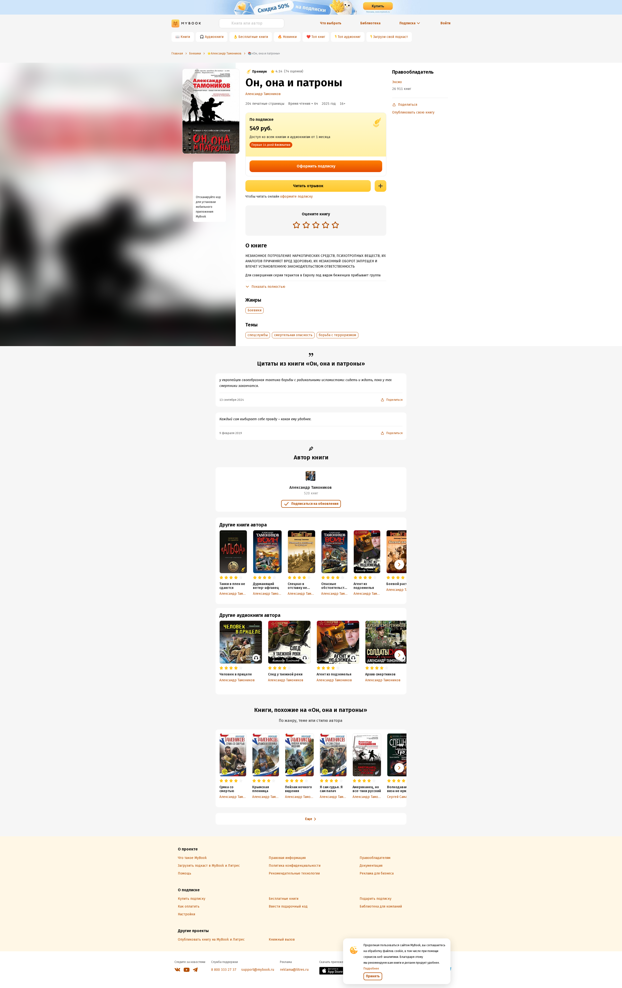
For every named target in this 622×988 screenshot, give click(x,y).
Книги (185, 37)
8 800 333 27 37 (223, 970)
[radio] (296, 225)
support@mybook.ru (257, 970)
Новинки (290, 37)
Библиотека (370, 23)
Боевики (254, 310)
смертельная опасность (293, 335)
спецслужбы (258, 335)
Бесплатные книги (253, 37)
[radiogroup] (316, 225)
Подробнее (371, 968)
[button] (399, 564)
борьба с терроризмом (337, 335)
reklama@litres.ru (294, 970)
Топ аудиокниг (349, 37)
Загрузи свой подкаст (390, 37)
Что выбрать (330, 23)
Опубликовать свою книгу (413, 112)
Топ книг (318, 37)
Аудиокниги (214, 37)
